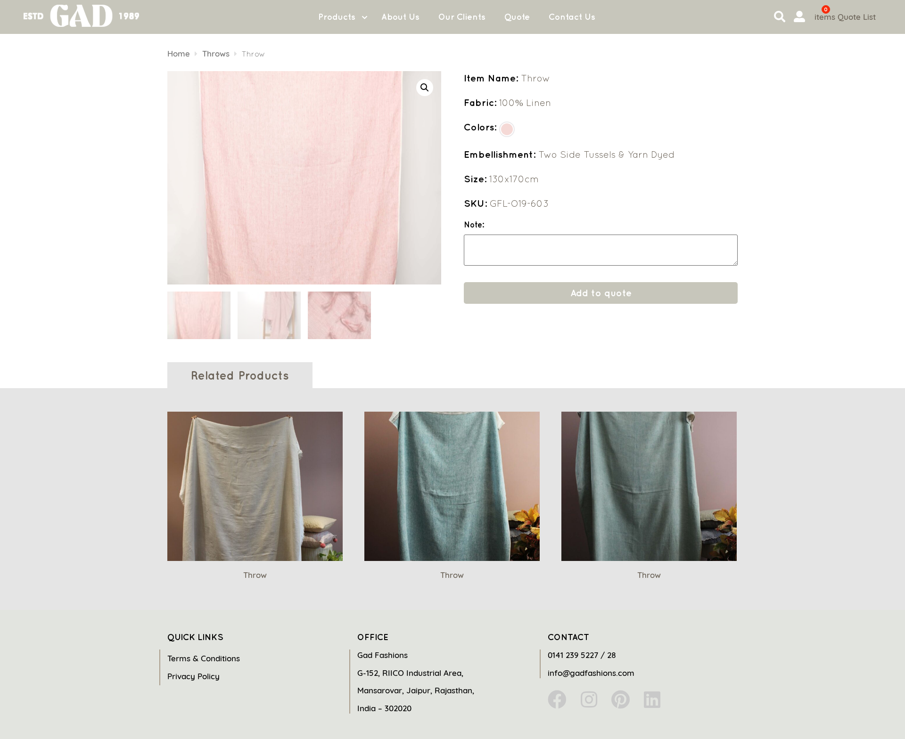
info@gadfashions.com (591, 673)
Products (336, 17)
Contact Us (572, 17)
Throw (255, 575)
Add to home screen (859, 715)
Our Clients (461, 17)
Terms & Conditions (203, 658)
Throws (216, 53)
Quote (517, 17)
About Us (400, 17)
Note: (474, 225)
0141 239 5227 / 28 (582, 655)
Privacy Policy (193, 676)
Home (178, 53)
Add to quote (601, 292)
